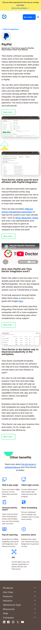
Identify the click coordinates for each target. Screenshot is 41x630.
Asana (35, 217)
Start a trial (7, 112)
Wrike (18, 217)
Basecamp (26, 217)
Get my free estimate (19, 8)
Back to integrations (11, 29)
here (21, 301)
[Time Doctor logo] (4, 16)
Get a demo (28, 17)
